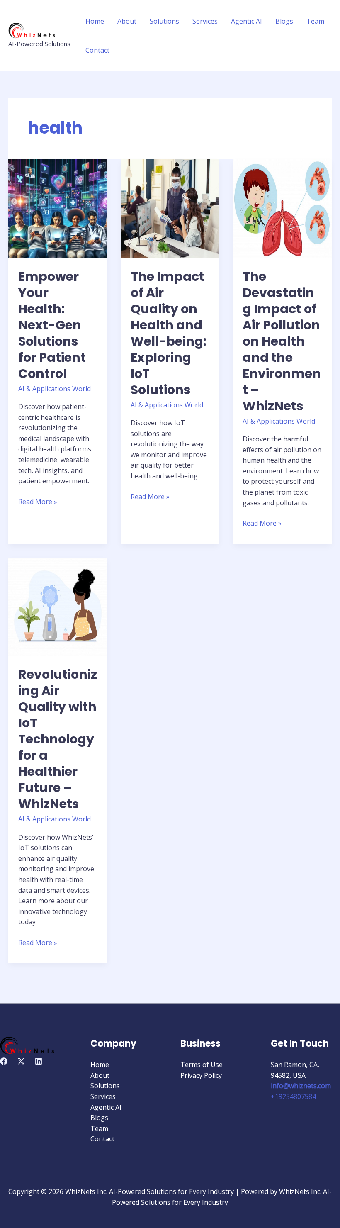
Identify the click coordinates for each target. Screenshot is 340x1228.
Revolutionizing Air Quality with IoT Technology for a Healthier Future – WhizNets (57, 739)
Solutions (164, 21)
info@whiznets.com (301, 1085)
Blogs (284, 21)
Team (315, 21)
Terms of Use (201, 1064)
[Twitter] (21, 1061)
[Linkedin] (38, 1061)
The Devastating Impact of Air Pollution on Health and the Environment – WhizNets (282, 341)
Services (205, 21)
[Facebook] (3, 1061)
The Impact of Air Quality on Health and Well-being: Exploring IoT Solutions (168, 333)
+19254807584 (293, 1096)
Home (94, 21)
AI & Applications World (54, 388)
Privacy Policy (201, 1075)
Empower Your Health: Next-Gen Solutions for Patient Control (52, 325)
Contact (97, 50)
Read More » (37, 501)
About (126, 21)
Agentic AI (246, 21)
